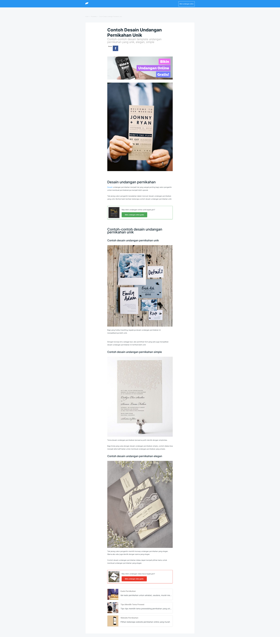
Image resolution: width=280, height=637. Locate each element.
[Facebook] (115, 48)
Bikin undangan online (186, 4)
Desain (110, 187)
